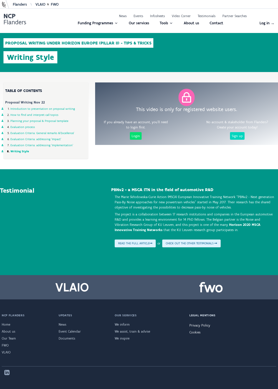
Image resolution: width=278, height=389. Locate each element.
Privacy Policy (199, 325)
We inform (122, 324)
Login (136, 136)
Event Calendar (70, 331)
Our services (139, 23)
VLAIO (40, 4)
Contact (216, 23)
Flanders (20, 4)
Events (138, 16)
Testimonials (206, 16)
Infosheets (157, 16)
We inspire (122, 338)
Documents (67, 338)
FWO (55, 4)
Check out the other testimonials (190, 243)
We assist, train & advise (132, 331)
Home (6, 324)
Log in (267, 23)
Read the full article (134, 243)
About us (191, 23)
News (123, 16)
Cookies (194, 332)
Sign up (237, 136)
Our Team (9, 338)
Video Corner (181, 16)
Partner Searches (234, 16)
